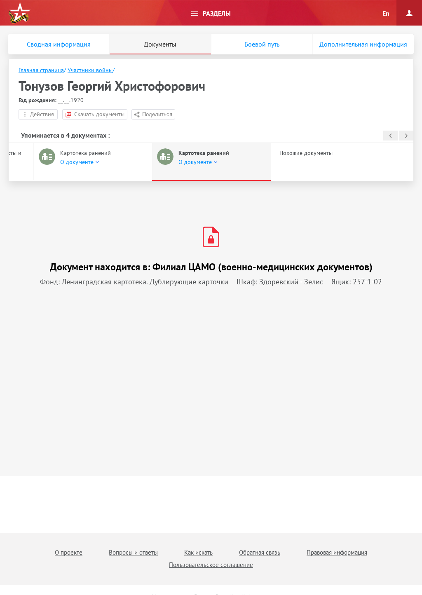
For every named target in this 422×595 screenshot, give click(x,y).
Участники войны (90, 70)
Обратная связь (259, 552)
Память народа (19, 13)
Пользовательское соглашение (211, 565)
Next (406, 136)
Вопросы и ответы (133, 552)
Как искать (198, 552)
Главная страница (41, 70)
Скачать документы (99, 114)
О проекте (68, 552)
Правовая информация (337, 552)
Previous (390, 136)
